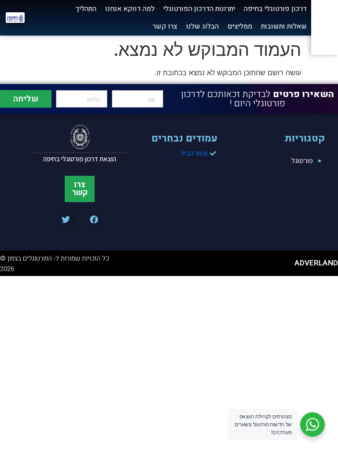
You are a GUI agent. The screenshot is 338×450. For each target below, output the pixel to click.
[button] (93, 219)
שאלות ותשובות (284, 26)
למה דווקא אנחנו (129, 9)
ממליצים (240, 26)
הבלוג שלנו (202, 26)
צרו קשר (165, 26)
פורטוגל (302, 160)
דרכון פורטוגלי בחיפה (275, 9)
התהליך (86, 9)
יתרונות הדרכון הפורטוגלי (199, 9)
